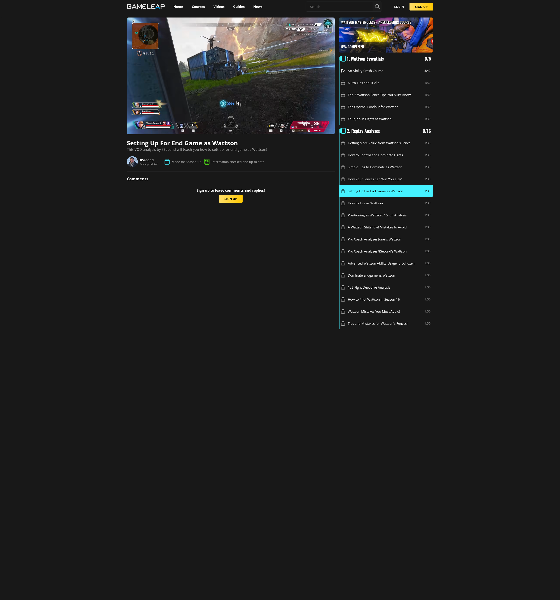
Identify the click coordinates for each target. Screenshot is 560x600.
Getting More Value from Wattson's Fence (379, 143)
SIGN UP (421, 7)
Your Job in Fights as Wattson (370, 119)
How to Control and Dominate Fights (375, 155)
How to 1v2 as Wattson (365, 203)
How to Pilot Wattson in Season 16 (374, 299)
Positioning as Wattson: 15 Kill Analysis (377, 215)
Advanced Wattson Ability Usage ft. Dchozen (381, 263)
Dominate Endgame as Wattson (371, 275)
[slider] (206, 132)
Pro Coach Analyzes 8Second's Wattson (377, 251)
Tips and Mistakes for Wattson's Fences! (378, 323)
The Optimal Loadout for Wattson (373, 107)
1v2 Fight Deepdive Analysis (369, 287)
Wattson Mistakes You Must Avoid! (374, 311)
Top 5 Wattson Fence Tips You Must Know (379, 95)
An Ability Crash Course (365, 70)
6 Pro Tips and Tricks (363, 83)
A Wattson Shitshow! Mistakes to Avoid (377, 227)
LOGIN (399, 7)
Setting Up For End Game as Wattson (375, 191)
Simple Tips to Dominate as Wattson (375, 167)
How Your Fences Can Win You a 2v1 (375, 179)
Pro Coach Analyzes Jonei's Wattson (374, 239)
